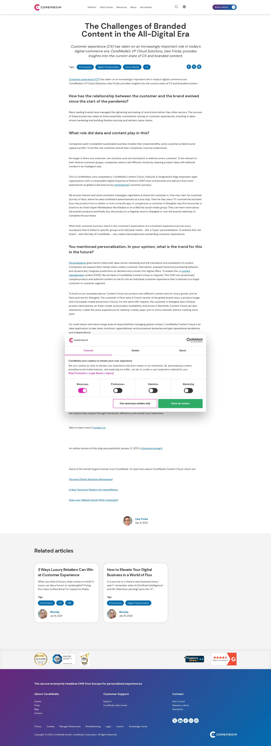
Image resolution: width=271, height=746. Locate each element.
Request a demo (180, 705)
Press (37, 705)
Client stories (106, 7)
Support (107, 701)
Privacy (38, 726)
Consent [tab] (88, 350)
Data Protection (78, 373)
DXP (69, 603)
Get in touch (178, 701)
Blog (36, 709)
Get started (146, 7)
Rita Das (54, 612)
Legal (108, 726)
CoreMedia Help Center (115, 705)
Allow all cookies (180, 403)
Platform (92, 7)
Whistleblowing (93, 726)
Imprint (110, 373)
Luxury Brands (132, 67)
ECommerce (85, 67)
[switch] (117, 390)
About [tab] (182, 350)
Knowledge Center (138, 726)
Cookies (51, 726)
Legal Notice (96, 373)
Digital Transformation (108, 67)
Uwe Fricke (141, 519)
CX (146, 67)
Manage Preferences (70, 726)
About (133, 7)
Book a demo (221, 7)
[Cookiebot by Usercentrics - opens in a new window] (189, 340)
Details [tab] (135, 350)
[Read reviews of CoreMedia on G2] (224, 658)
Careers (38, 713)
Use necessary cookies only (135, 403)
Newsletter (177, 709)
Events (37, 701)
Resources (121, 7)
